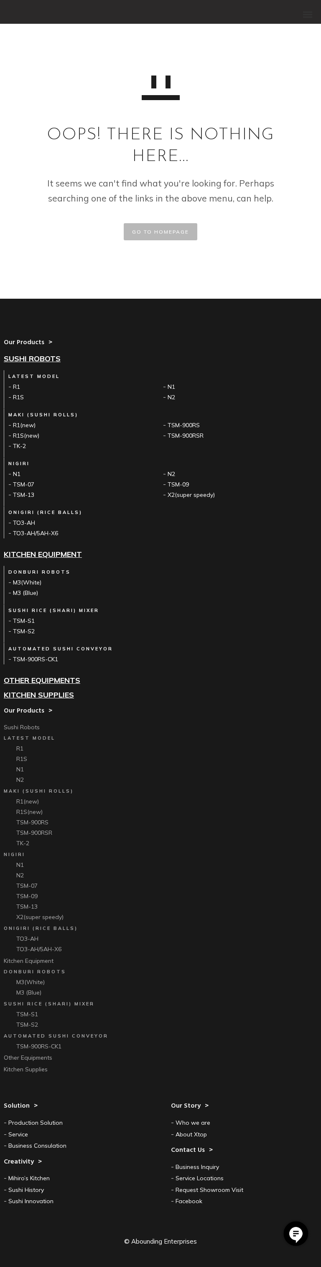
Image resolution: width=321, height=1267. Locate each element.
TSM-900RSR (186, 435)
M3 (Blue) (25, 593)
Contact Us (295, 1233)
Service (18, 1134)
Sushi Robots (32, 358)
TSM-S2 (24, 631)
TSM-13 (23, 495)
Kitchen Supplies (39, 695)
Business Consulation (37, 1145)
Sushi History (26, 1190)
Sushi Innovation (31, 1201)
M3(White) (27, 582)
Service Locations (200, 1178)
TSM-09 (178, 484)
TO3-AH (24, 522)
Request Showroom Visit (209, 1190)
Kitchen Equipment (43, 554)
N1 (171, 386)
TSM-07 (23, 484)
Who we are (193, 1122)
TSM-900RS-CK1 (35, 659)
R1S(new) (26, 435)
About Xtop (191, 1134)
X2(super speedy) (191, 495)
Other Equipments (42, 680)
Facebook (189, 1201)
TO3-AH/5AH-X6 (35, 533)
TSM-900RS (184, 425)
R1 (16, 386)
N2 (171, 397)
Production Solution (35, 1122)
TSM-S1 (24, 621)
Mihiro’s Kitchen (29, 1178)
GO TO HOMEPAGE (160, 232)
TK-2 (19, 446)
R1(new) (24, 425)
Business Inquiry (197, 1167)
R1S (18, 397)
